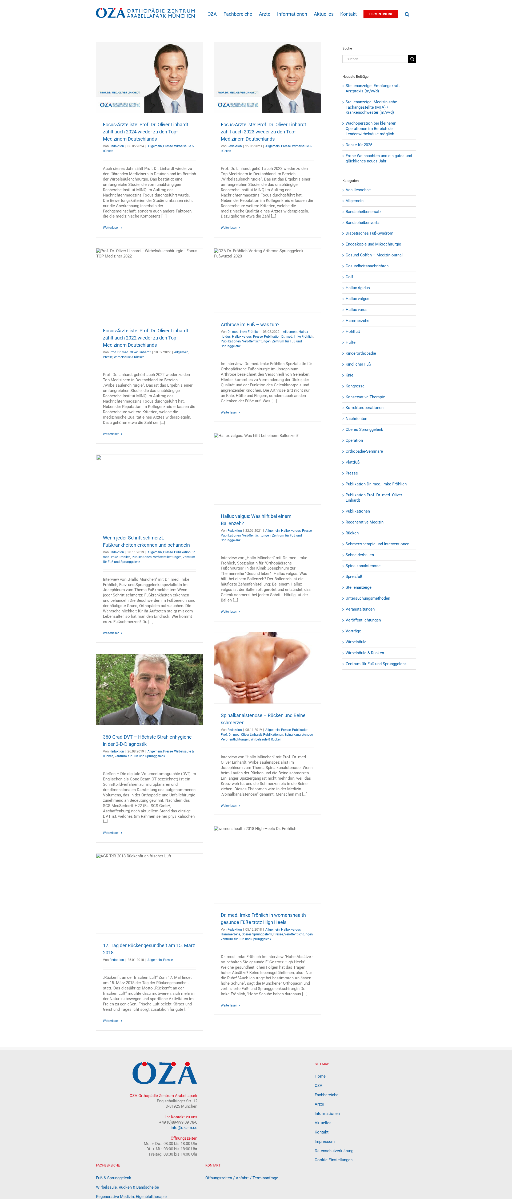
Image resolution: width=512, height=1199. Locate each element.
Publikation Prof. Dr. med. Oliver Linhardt (374, 498)
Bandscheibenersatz (363, 211)
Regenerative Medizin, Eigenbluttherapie (131, 1196)
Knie (349, 375)
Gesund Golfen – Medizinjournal (374, 255)
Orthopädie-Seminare (364, 451)
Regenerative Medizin (364, 522)
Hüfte (350, 342)
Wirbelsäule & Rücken (129, 357)
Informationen (327, 1113)
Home (320, 1076)
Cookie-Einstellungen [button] (334, 1159)
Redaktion (117, 146)
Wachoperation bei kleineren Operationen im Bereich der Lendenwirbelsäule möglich (371, 128)
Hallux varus (356, 309)
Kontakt (322, 1132)
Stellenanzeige (358, 587)
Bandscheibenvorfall (364, 222)
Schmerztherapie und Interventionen (377, 544)
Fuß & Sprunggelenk (113, 1178)
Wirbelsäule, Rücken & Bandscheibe (127, 1187)
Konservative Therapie (365, 397)
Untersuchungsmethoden (368, 598)
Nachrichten (356, 418)
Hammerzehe (230, 934)
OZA (318, 1085)
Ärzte (319, 1104)
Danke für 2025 (359, 144)
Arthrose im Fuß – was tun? (250, 324)
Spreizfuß (354, 576)
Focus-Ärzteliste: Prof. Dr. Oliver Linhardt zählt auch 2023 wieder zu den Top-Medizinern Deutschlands (263, 132)
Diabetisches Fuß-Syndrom (369, 233)
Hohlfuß (353, 331)
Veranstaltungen (360, 609)
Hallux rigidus (358, 287)
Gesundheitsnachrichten (367, 266)
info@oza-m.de (184, 1127)
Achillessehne (358, 189)
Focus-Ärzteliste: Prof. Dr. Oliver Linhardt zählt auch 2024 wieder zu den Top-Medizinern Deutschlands (145, 132)
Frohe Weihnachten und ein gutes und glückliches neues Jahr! (379, 158)
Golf (349, 277)
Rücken (352, 533)
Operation (354, 440)
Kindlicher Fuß (358, 364)
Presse (168, 146)
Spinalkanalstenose (299, 734)
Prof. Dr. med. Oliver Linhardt (130, 352)
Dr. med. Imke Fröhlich (243, 332)
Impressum (325, 1141)
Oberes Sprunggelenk (257, 934)
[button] (407, 13)
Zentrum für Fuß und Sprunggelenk (140, 756)
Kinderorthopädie (361, 353)
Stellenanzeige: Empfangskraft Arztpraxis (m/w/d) (373, 88)
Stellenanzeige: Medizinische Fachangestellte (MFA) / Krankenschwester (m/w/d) (371, 107)
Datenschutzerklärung (334, 1150)
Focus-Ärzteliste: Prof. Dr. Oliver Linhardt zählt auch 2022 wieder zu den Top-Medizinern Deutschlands (145, 338)
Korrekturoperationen (364, 407)
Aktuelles (323, 1122)
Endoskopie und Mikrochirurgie (373, 244)
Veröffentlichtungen (256, 341)
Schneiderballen (360, 555)
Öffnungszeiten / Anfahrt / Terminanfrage (241, 1178)
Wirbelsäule (356, 642)
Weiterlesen (111, 228)
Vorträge (353, 631)
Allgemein (154, 146)
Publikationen (231, 341)
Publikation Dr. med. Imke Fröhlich (288, 336)
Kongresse (355, 386)
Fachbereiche (326, 1094)
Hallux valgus (242, 336)
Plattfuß (353, 462)
